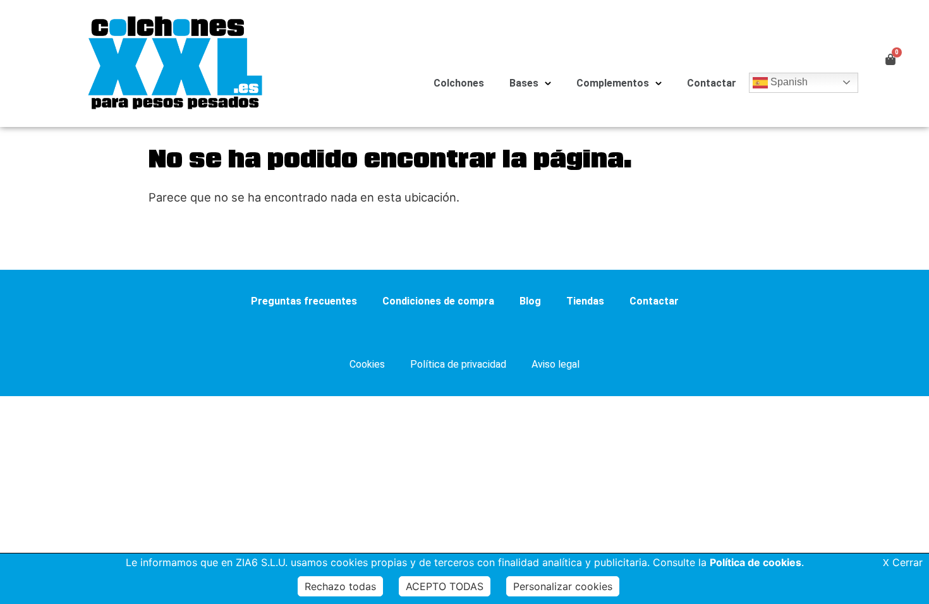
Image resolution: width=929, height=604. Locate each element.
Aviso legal (555, 364)
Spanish (788, 81)
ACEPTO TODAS (444, 586)
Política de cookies (755, 562)
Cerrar (903, 562)
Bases (523, 83)
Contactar (711, 83)
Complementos (612, 83)
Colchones (459, 83)
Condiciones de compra (438, 301)
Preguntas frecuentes (304, 301)
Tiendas (585, 301)
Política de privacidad (458, 364)
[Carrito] (890, 59)
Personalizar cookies (562, 586)
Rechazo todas (340, 586)
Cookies (367, 364)
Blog (530, 301)
